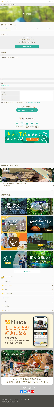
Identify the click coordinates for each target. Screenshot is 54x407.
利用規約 (10, 399)
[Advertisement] (16, 153)
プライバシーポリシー (18, 399)
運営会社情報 (4, 399)
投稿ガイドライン (27, 399)
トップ (5, 28)
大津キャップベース (5, 85)
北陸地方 (5, 4)
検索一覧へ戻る (27, 271)
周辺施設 (48, 28)
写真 (16, 28)
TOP (2, 4)
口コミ (27, 28)
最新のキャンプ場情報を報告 (34, 102)
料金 (38, 28)
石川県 (8, 4)
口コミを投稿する (27, 46)
